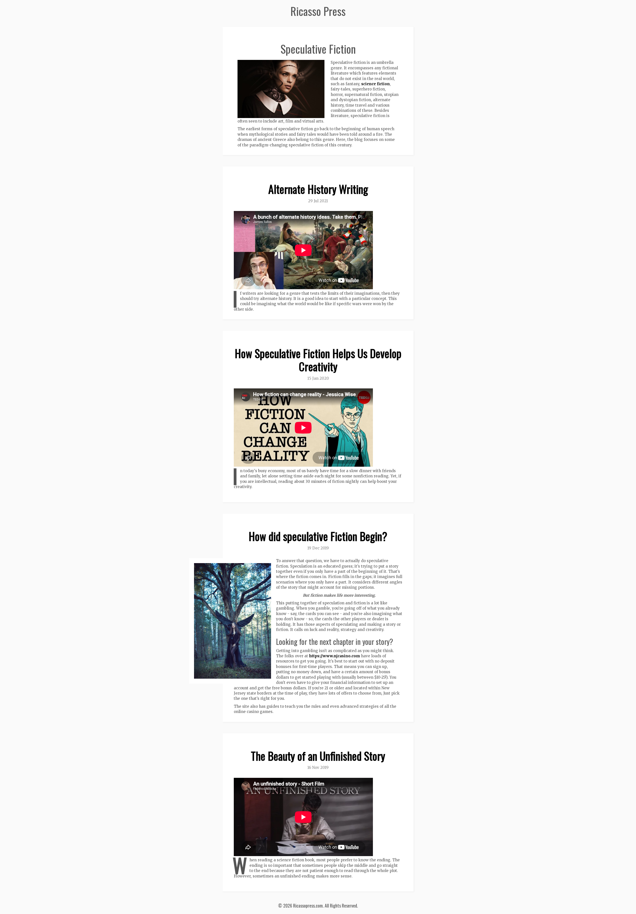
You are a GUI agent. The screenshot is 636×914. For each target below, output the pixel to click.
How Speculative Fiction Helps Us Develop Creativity (318, 359)
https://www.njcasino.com (334, 656)
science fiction (375, 84)
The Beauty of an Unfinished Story (318, 756)
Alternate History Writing (318, 189)
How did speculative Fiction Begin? (318, 536)
